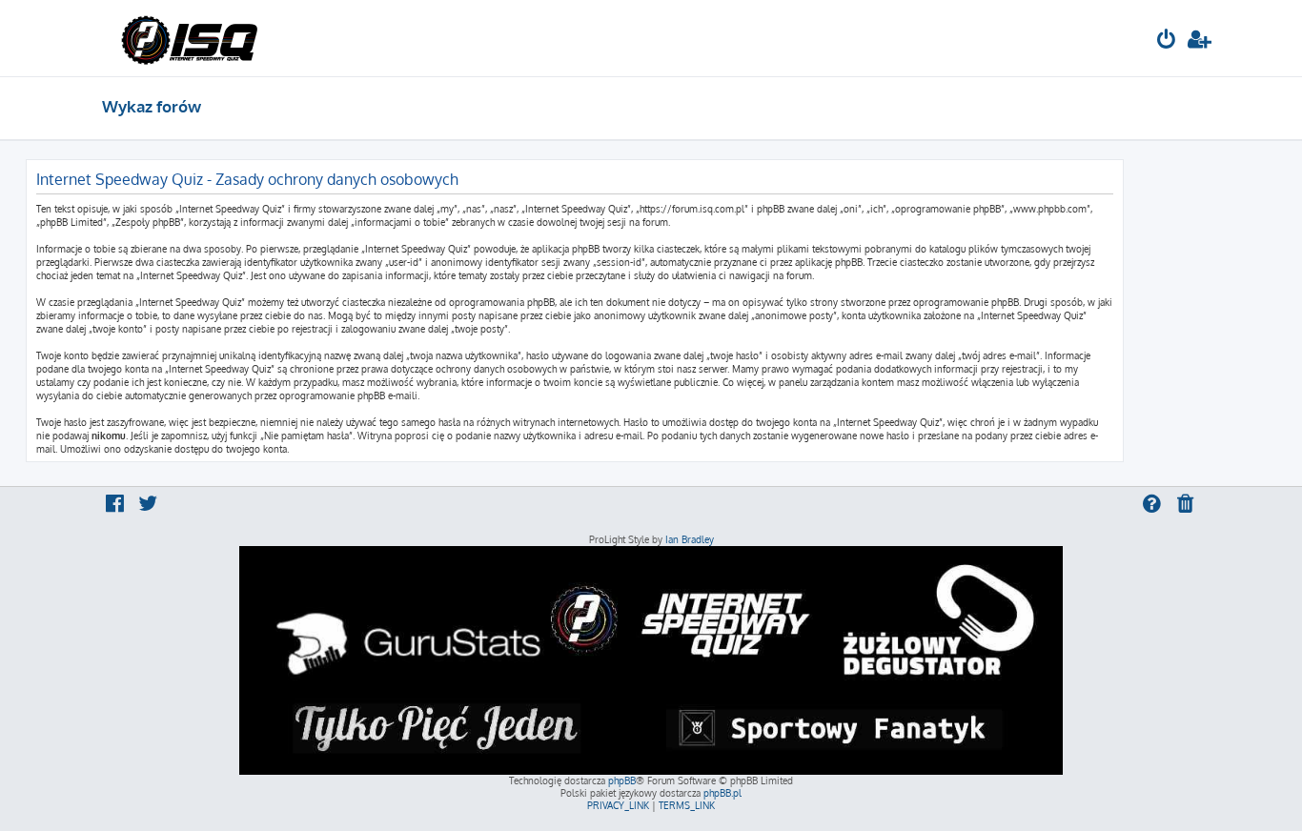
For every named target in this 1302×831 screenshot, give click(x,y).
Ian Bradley (689, 539)
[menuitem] (1166, 41)
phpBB (622, 780)
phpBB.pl (722, 793)
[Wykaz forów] (189, 38)
